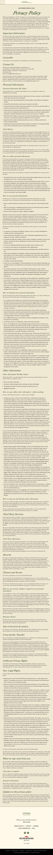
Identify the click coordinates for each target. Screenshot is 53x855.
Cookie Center (22, 850)
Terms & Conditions (14, 850)
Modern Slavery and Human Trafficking (39, 850)
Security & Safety (29, 850)
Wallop (28, 843)
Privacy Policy (7, 850)
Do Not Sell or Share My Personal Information (21, 852)
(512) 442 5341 (26, 822)
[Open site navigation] (2, 2)
